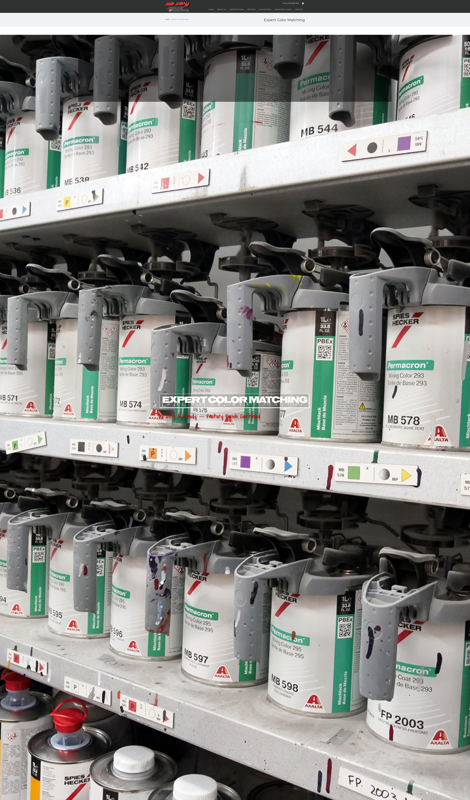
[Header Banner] (303, 3)
